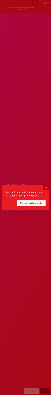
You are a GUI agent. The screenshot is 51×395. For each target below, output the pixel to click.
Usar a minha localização (31, 203)
